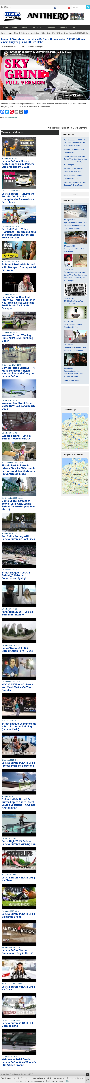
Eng (73, 27)
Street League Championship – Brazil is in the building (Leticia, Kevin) (19, 726)
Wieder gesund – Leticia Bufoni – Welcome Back (16, 437)
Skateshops (36, 27)
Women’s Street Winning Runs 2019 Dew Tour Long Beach (17, 338)
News (14, 27)
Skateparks (51, 27)
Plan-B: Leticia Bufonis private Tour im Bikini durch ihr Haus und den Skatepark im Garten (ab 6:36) (18, 470)
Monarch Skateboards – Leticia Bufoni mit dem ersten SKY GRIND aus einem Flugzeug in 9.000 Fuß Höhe (43, 40)
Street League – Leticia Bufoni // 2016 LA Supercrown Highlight (16, 575)
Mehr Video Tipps (71, 380)
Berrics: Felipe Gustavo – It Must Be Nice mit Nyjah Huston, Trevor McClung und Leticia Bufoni (18, 372)
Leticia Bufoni (11, 117)
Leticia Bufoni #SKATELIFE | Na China (18, 879)
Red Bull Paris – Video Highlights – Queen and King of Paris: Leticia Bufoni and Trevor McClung (19, 233)
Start (5, 27)
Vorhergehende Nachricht (58, 128)
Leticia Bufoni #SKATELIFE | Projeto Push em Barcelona (18, 764)
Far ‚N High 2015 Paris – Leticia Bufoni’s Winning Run (19, 842)
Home (3, 33)
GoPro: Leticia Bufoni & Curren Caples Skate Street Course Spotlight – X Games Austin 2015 (18, 803)
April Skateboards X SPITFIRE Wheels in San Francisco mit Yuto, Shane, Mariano (75, 142)
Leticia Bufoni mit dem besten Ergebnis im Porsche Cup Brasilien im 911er (18, 164)
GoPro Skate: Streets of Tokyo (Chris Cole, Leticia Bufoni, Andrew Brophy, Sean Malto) (18, 505)
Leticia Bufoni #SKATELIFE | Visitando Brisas (18, 915)
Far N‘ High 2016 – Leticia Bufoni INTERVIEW (17, 613)
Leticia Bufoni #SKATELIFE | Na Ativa (18, 988)
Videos (24, 27)
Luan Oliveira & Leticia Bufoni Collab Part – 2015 (17, 649)
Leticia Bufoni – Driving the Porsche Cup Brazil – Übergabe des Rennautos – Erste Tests (18, 198)
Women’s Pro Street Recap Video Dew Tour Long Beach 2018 (18, 405)
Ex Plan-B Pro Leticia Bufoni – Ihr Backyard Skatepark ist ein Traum (19, 267)
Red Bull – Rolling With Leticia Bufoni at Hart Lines (18, 537)
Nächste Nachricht (78, 128)
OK (67, 1081)
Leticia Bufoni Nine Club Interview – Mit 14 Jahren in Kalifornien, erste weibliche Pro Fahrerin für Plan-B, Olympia (18, 302)
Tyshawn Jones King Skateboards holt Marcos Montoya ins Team (73, 373)
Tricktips (64, 27)
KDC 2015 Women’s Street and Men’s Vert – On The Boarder (17, 687)
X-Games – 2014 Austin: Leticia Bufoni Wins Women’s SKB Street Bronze (19, 1062)
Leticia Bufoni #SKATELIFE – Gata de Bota (19, 1024)
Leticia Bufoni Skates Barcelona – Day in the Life (18, 951)
